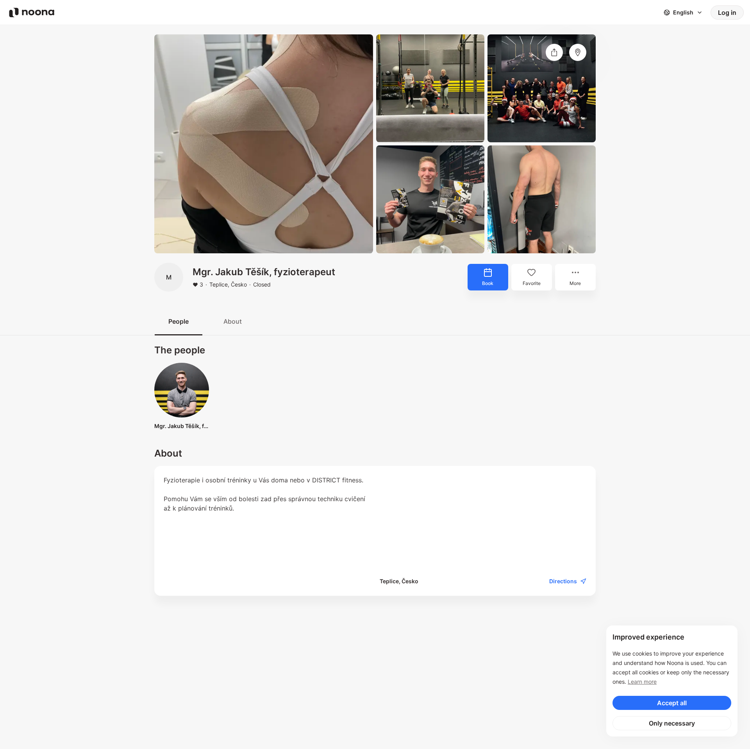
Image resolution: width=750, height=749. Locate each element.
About (232, 321)
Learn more (642, 681)
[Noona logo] (31, 12)
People (178, 321)
